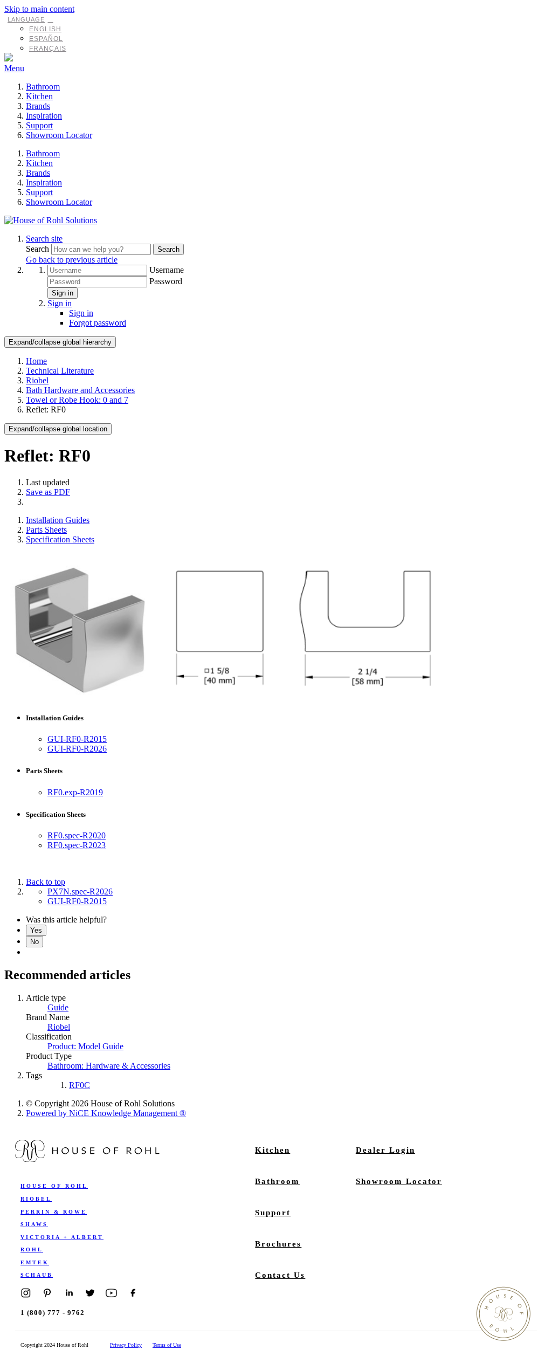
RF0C (79, 1085)
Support (39, 125)
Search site (44, 238)
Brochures (278, 1244)
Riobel (37, 380)
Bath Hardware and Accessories (80, 390)
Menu (14, 68)
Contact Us (280, 1275)
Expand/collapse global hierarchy (60, 342)
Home (36, 361)
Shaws (34, 1224)
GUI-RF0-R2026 (77, 748)
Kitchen (39, 96)
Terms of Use (167, 1345)
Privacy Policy (126, 1345)
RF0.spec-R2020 (76, 835)
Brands (38, 106)
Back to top (45, 881)
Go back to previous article (72, 259)
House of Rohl (54, 1186)
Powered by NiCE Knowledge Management (106, 1113)
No (34, 942)
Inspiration (44, 115)
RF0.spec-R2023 (76, 845)
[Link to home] (50, 220)
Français (47, 48)
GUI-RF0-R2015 (77, 739)
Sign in (62, 293)
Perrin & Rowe (53, 1212)
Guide (57, 1007)
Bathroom (43, 86)
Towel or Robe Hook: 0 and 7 (77, 399)
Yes (36, 930)
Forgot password (97, 322)
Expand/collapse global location (58, 429)
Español (46, 39)
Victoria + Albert (62, 1237)
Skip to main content (39, 8)
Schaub (36, 1275)
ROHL (31, 1249)
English (45, 29)
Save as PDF (48, 492)
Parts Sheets (46, 529)
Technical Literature (60, 370)
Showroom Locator (59, 135)
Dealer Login (385, 1150)
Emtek (34, 1262)
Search (38, 248)
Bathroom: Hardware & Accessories (108, 1065)
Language (26, 19)
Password (165, 281)
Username (166, 269)
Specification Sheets (60, 539)
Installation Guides (57, 520)
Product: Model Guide (85, 1046)
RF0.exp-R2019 (75, 792)
